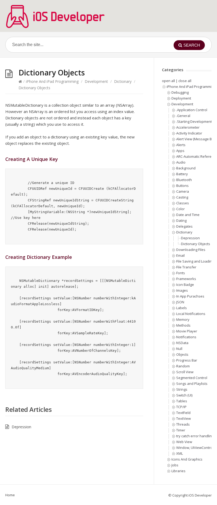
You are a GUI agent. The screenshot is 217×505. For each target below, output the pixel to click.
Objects (182, 354)
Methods (183, 325)
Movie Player (186, 331)
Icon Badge (185, 284)
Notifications (186, 337)
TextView (183, 418)
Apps (180, 150)
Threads (183, 424)
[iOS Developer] (55, 16)
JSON (180, 302)
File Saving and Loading (195, 261)
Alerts (181, 144)
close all (184, 80)
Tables (181, 401)
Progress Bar (186, 360)
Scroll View (184, 371)
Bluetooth (184, 179)
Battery (182, 174)
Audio (181, 162)
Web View (184, 441)
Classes (182, 203)
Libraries (178, 470)
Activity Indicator (189, 133)
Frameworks (186, 278)
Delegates (184, 226)
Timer (180, 430)
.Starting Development (194, 121)
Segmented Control (191, 377)
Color (180, 208)
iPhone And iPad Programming (52, 81)
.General (183, 115)
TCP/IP (181, 406)
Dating (181, 220)
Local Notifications (190, 313)
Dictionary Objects (195, 243)
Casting (182, 197)
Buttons (182, 185)
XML (179, 453)
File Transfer (186, 267)
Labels (181, 307)
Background (186, 168)
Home (10, 495)
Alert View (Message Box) (196, 139)
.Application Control (191, 109)
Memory (182, 319)
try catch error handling (195, 436)
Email (180, 255)
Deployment (181, 98)
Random (183, 366)
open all (168, 80)
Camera (182, 191)
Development (96, 81)
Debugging (180, 92)
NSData (182, 342)
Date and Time (188, 214)
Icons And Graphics (186, 459)
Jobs (174, 465)
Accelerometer (188, 127)
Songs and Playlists (191, 383)
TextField (183, 412)
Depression (21, 426)
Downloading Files (190, 249)
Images (182, 290)
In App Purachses (190, 296)
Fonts (180, 272)
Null (179, 348)
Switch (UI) (184, 395)
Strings (181, 389)
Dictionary (123, 81)
